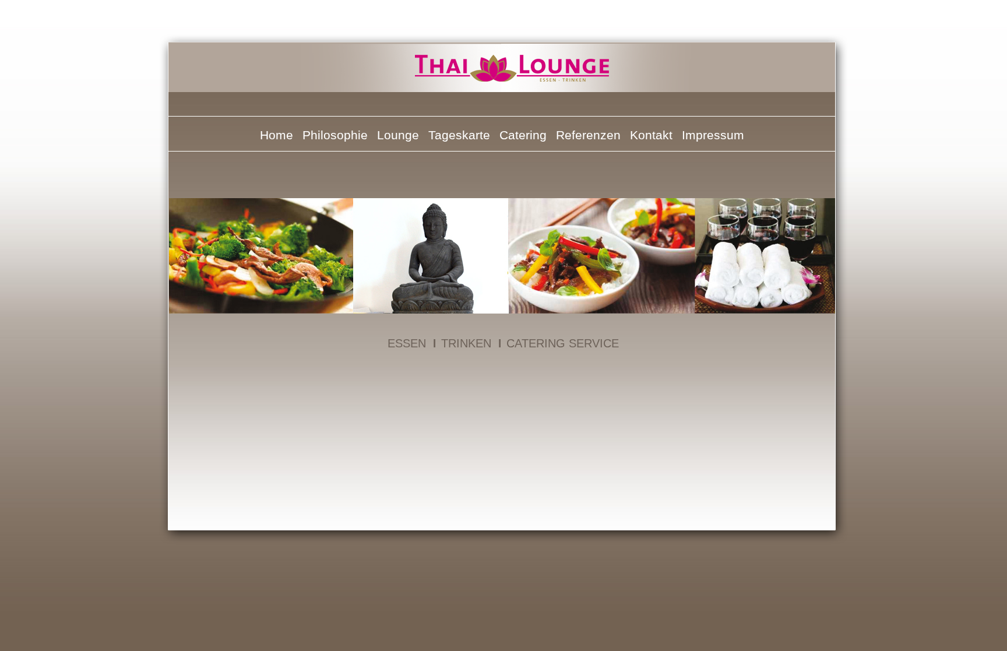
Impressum (713, 135)
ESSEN (407, 343)
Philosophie (335, 135)
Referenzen (588, 135)
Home (276, 135)
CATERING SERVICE (562, 343)
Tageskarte (459, 135)
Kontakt (651, 135)
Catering (523, 135)
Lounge (398, 135)
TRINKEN (466, 343)
